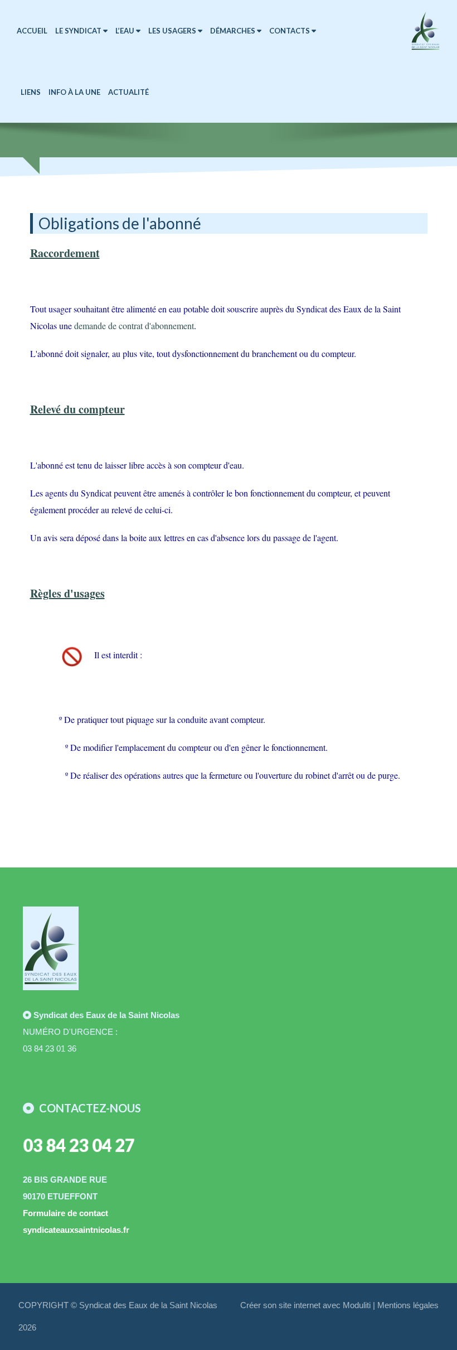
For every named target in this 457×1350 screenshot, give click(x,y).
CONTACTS (290, 30)
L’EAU (125, 30)
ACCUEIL (32, 30)
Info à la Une (74, 92)
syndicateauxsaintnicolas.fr (76, 1230)
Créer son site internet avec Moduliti (305, 1305)
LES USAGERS (173, 30)
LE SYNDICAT (79, 30)
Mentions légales (408, 1305)
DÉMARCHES (233, 30)
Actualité (128, 92)
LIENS (31, 92)
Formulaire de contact (65, 1213)
